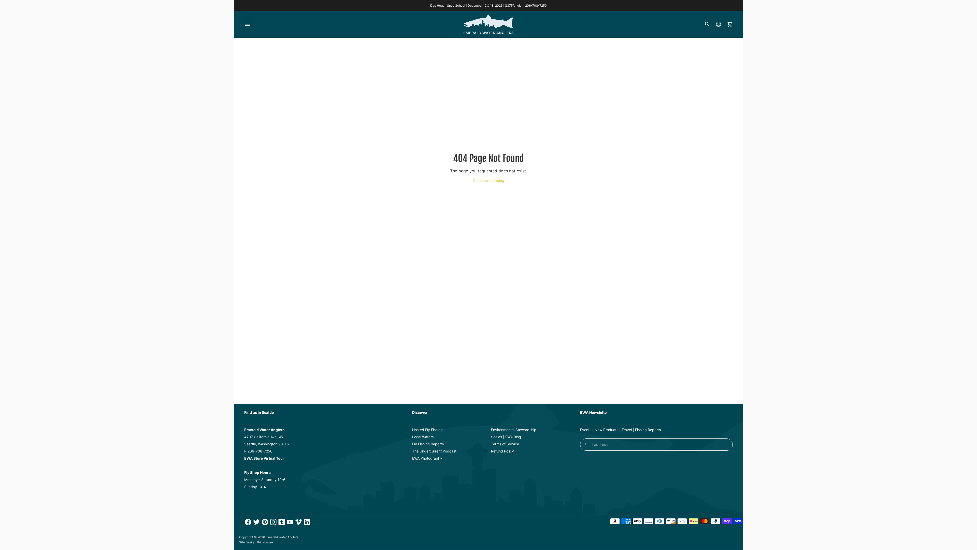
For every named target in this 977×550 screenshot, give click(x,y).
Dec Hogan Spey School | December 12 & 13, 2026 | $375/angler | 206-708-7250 (488, 5)
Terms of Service (505, 444)
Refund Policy (502, 451)
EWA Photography (427, 458)
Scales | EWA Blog (506, 437)
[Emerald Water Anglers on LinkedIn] (306, 522)
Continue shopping (488, 180)
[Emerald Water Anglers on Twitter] (256, 522)
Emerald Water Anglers (282, 537)
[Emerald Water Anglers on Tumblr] (281, 522)
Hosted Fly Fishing (427, 430)
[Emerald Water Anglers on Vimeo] (298, 522)
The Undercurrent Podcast (434, 451)
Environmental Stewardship (513, 430)
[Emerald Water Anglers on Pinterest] (264, 522)
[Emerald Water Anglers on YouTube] (289, 522)
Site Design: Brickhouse (256, 542)
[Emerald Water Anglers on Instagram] (272, 522)
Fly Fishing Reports (428, 444)
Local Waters (423, 437)
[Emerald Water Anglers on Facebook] (247, 522)
